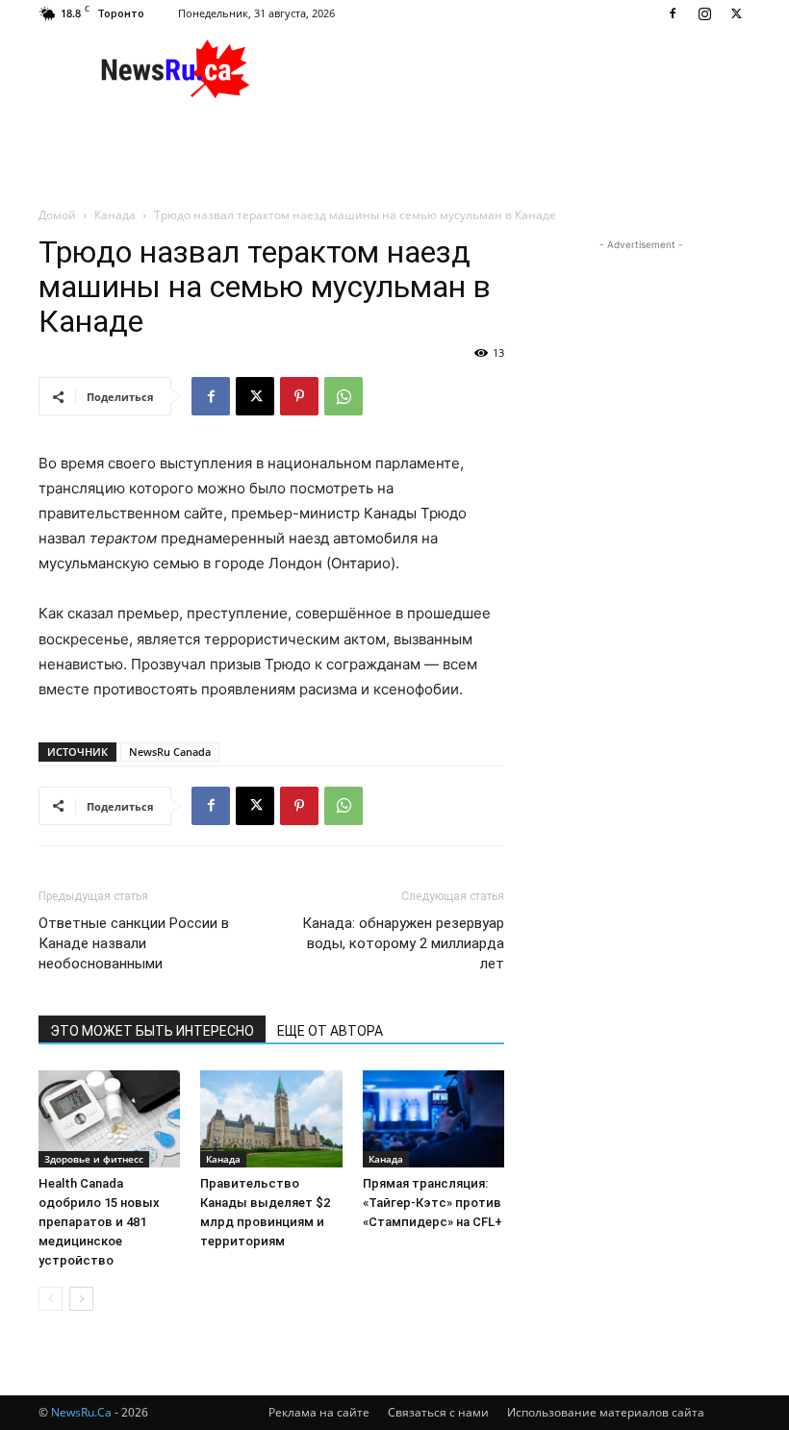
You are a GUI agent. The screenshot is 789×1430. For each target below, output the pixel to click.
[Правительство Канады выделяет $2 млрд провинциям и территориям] (271, 1118)
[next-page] (81, 1299)
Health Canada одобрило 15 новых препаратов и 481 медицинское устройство (99, 1221)
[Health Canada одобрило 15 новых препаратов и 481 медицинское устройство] (109, 1118)
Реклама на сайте (318, 1412)
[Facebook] (672, 13)
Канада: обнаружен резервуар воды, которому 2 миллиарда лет (403, 943)
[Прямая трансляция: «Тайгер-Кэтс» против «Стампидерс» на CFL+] (433, 1118)
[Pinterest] (299, 396)
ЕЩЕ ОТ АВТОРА (330, 1031)
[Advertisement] (524, 69)
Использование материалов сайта (605, 1412)
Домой (57, 215)
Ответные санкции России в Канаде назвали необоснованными (133, 943)
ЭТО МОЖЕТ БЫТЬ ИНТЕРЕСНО (152, 1031)
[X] (736, 13)
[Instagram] (704, 13)
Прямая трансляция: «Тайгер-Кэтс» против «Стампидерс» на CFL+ (432, 1202)
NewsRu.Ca (81, 1412)
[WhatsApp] (343, 396)
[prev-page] (50, 1299)
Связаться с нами (438, 1412)
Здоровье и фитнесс (93, 1159)
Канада (115, 215)
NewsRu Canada (170, 751)
